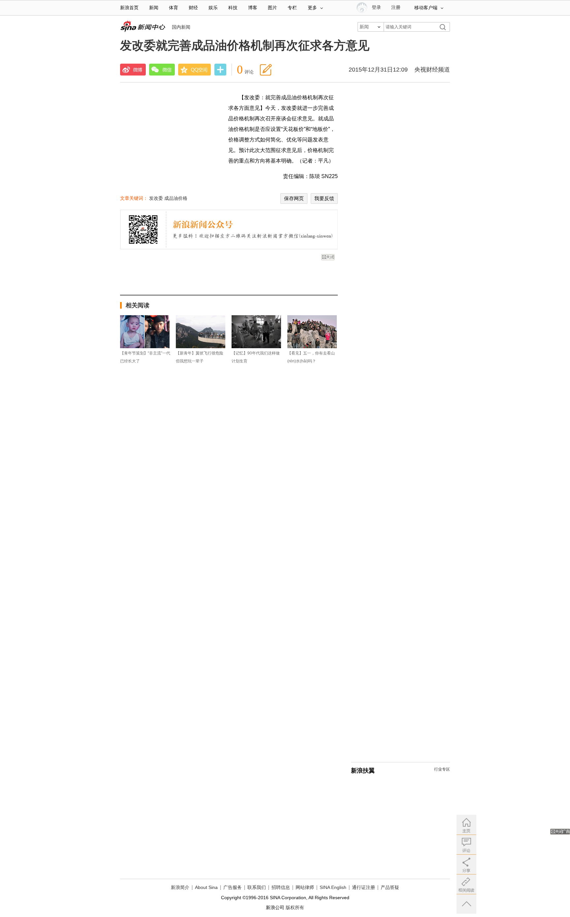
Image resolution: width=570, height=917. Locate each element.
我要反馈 (324, 198)
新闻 (153, 7)
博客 (252, 7)
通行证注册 (363, 887)
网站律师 (305, 887)
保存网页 (294, 198)
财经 (193, 7)
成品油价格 (175, 198)
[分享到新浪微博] (133, 70)
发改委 (156, 198)
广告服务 (232, 887)
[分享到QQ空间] (194, 70)
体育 (173, 7)
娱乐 (213, 7)
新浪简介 (180, 887)
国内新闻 (181, 27)
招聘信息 (280, 887)
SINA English (333, 887)
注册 (395, 7)
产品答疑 (390, 887)
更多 (312, 7)
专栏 (292, 7)
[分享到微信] (162, 70)
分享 (220, 70)
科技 (233, 7)
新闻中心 (142, 26)
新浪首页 (129, 7)
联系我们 (256, 887)
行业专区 (442, 769)
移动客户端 (425, 7)
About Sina (206, 887)
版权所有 (295, 907)
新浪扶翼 (363, 770)
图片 (272, 7)
